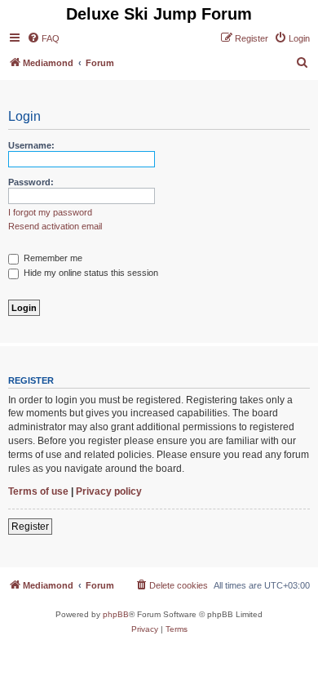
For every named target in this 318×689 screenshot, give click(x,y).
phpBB (116, 614)
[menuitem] (43, 38)
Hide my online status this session (89, 273)
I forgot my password (50, 212)
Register (30, 526)
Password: (31, 182)
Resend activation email (55, 226)
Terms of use (38, 491)
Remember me (51, 258)
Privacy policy (109, 491)
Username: (31, 145)
